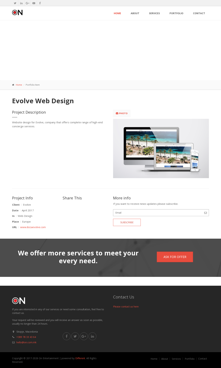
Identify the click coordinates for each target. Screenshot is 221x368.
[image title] (161, 148)
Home (117, 13)
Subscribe (126, 222)
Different (80, 358)
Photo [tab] (123, 113)
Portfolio (176, 13)
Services (154, 13)
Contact (199, 13)
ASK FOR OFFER (175, 257)
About (135, 13)
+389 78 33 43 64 (26, 337)
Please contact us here (126, 306)
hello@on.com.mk (26, 342)
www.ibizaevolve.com (33, 227)
